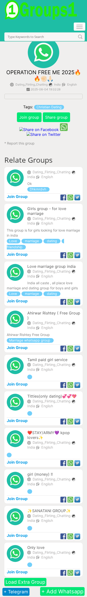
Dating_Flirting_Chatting (31, 84)
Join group (29, 117)
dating (52, 241)
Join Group (17, 196)
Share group (56, 117)
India (57, 84)
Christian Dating (49, 107)
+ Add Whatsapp (62, 591)
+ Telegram (16, 592)
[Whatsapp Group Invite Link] (29, 377)
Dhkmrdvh (38, 189)
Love (13, 241)
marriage (32, 241)
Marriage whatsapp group (30, 340)
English (72, 84)
